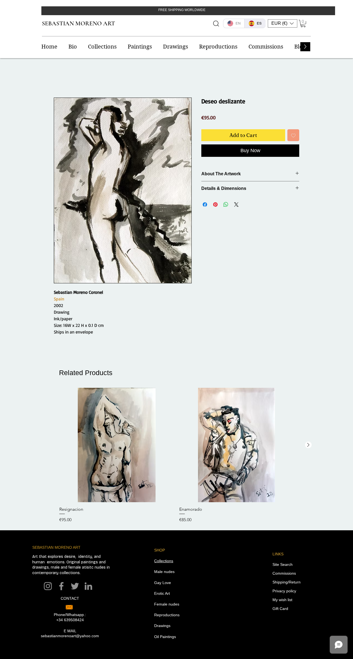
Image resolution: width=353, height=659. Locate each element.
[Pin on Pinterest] (215, 204)
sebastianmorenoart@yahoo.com (70, 636)
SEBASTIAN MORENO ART (78, 23)
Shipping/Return (286, 582)
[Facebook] (61, 586)
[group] (176, 455)
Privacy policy (284, 591)
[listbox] (282, 23)
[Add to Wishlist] (293, 135)
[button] (282, 23)
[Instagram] (47, 586)
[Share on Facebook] (205, 204)
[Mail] (69, 607)
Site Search (282, 564)
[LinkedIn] (88, 586)
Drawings (162, 625)
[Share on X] (236, 204)
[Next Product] (308, 445)
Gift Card (280, 608)
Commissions (284, 573)
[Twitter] (74, 586)
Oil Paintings (165, 636)
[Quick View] (116, 445)
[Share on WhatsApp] (226, 204)
